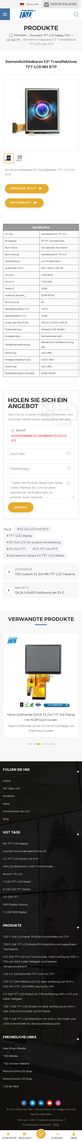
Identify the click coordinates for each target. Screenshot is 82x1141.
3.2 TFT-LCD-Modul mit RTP (20, 858)
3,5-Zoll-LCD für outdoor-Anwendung (34, 542)
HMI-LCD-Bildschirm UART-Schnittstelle (28, 866)
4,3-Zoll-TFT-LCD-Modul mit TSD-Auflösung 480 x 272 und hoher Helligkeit (40, 996)
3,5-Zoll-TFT (17, 549)
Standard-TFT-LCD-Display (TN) (50, 35)
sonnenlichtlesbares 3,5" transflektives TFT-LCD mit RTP (39, 437)
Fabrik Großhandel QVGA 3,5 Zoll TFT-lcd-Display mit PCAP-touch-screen (41, 717)
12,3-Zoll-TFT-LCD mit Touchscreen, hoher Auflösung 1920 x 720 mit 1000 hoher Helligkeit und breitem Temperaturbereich (40, 961)
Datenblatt (21, 202)
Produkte (9, 796)
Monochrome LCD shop (17, 1071)
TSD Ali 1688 (11, 1086)
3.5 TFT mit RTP (46, 549)
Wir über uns (11, 788)
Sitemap (22, 1119)
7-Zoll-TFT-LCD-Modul (17, 881)
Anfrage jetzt (23, 188)
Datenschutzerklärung (50, 1119)
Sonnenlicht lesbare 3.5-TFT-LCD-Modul (36, 555)
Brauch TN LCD (12, 874)
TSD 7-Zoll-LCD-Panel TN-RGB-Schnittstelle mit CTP (36, 936)
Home (7, 780)
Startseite (20, 35)
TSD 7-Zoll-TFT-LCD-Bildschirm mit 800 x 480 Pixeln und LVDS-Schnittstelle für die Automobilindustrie (39, 1021)
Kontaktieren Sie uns (16, 811)
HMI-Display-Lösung (15, 904)
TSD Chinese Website (16, 1063)
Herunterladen (63, 4)
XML (32, 1119)
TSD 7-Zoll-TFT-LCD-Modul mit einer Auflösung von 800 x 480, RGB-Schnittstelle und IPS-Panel (39, 1009)
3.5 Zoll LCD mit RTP (34, 529)
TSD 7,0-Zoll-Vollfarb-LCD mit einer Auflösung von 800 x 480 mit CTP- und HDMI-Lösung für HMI (38, 984)
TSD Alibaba (10, 1055)
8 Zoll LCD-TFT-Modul (16, 889)
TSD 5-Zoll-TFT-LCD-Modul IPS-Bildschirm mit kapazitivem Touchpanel (40, 947)
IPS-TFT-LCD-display (15, 843)
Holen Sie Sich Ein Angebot (41, 1134)
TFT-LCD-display (20, 535)
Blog (6, 818)
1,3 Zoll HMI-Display (15, 912)
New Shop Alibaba (14, 1048)
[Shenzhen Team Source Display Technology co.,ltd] (27, 14)
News (6, 803)
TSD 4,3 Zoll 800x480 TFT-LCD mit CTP (28, 974)
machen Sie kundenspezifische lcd (24, 851)
